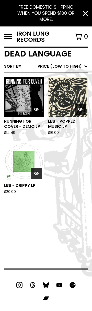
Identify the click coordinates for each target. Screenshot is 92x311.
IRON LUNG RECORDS (32, 37)
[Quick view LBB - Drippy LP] (36, 173)
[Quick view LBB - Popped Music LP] (80, 109)
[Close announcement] (85, 13)
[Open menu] (8, 37)
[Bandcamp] (46, 298)
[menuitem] (46, 66)
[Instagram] (19, 285)
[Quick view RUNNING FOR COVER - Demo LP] (36, 109)
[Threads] (32, 285)
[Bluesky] (46, 285)
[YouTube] (59, 285)
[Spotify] (72, 285)
